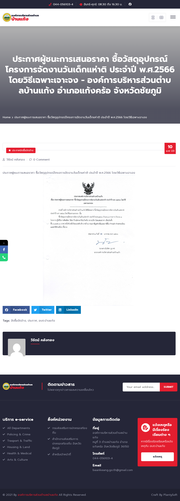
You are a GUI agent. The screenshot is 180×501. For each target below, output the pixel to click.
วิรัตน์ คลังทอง (16, 160)
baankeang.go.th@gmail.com (113, 470)
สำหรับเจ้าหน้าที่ (61, 454)
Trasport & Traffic (19, 441)
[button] (16, 310)
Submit (168, 387)
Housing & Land (18, 447)
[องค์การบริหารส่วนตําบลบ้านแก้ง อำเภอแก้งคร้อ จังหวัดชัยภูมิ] (21, 17)
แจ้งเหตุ (157, 457)
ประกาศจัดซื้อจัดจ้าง (22, 150)
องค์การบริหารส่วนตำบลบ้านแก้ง (38, 495)
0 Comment (41, 160)
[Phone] (4, 257)
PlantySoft (170, 495)
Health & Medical (19, 453)
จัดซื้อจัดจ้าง (18, 321)
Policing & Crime (18, 434)
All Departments (18, 428)
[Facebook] (4, 249)
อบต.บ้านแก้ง (47, 321)
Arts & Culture (17, 460)
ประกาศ (32, 321)
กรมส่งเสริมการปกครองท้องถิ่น (69, 430)
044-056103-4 (63, 4)
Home (7, 117)
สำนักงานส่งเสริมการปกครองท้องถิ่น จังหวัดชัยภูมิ (66, 443)
